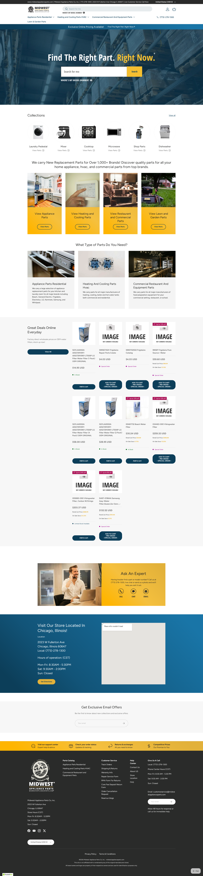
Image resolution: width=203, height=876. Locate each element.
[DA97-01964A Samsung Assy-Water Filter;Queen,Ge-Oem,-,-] (110, 481)
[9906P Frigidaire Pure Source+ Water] (164, 333)
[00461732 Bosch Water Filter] (137, 407)
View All (48, 352)
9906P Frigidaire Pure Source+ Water (162, 351)
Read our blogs (107, 798)
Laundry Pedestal (38, 146)
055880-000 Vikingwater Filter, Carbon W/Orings (83, 499)
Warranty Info (107, 772)
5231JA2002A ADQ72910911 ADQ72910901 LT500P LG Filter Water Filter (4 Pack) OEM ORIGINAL (83, 430)
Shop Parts (139, 146)
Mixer (63, 146)
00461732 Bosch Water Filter (136, 425)
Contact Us (135, 767)
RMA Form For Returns (110, 780)
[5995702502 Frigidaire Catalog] (137, 333)
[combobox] (107, 8)
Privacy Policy (90, 854)
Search (134, 71)
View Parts (44, 227)
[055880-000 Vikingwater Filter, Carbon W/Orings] (83, 481)
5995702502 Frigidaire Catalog (135, 351)
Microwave (114, 146)
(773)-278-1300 (160, 764)
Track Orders (106, 764)
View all (172, 115)
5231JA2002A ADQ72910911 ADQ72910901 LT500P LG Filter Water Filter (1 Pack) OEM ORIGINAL (83, 355)
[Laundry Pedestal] (38, 132)
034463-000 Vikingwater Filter (164, 425)
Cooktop (89, 146)
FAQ (132, 782)
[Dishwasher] (164, 132)
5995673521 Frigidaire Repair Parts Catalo (108, 351)
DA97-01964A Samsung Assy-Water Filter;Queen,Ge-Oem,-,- (110, 501)
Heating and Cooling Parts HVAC (71, 17)
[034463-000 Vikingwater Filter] (164, 407)
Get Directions (46, 682)
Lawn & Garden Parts (36, 21)
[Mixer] (63, 132)
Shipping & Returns (109, 768)
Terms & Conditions (107, 854)
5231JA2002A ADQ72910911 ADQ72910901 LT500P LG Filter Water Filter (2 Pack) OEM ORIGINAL (110, 430)
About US (134, 771)
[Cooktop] (89, 132)
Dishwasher (165, 146)
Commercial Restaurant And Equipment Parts (112, 17)
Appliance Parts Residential (39, 17)
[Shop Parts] (139, 132)
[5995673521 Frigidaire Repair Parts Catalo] (110, 333)
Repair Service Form (109, 776)
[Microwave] (114, 132)
